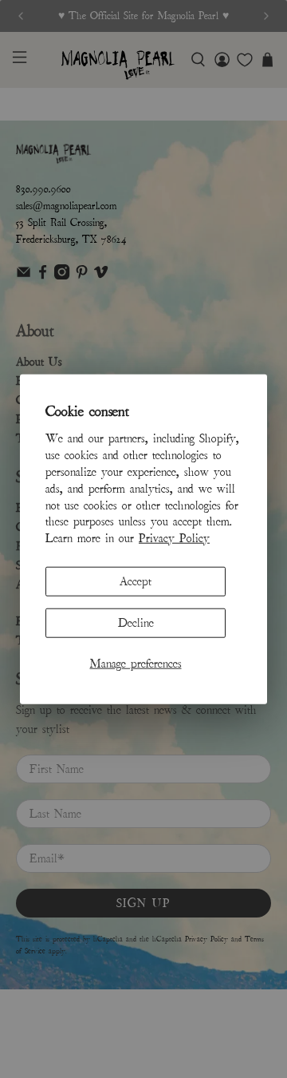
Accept (135, 581)
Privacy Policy (174, 538)
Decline (136, 623)
